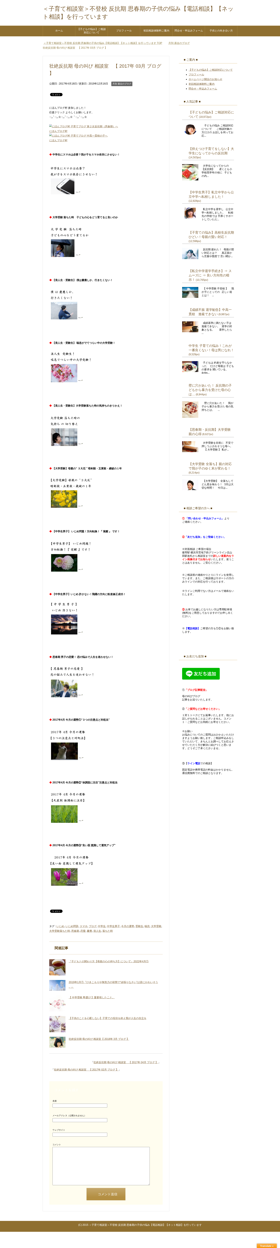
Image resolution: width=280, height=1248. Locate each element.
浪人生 (97, 931)
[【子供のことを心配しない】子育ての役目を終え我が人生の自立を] (57, 1024)
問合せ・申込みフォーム (189, 30)
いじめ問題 (71, 926)
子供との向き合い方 (221, 30)
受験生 (139, 926)
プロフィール (124, 30)
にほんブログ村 (58, 131)
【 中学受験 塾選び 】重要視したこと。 (92, 997)
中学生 (102, 926)
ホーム (59, 30)
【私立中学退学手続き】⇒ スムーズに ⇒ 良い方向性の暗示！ (210, 275)
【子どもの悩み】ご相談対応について (91, 31)
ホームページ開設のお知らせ (205, 79)
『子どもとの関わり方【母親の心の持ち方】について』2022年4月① (109, 961)
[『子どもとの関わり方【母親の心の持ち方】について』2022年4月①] (57, 967)
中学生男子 (113, 926)
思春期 (75, 931)
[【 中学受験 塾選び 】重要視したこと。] (57, 1003)
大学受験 (156, 926)
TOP (104, 43)
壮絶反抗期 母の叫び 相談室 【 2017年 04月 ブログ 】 (125, 1062)
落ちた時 (107, 931)
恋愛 (83, 931)
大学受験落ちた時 (59, 931)
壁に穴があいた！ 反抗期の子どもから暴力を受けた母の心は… (210, 390)
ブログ (93, 926)
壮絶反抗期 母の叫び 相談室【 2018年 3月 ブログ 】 (99, 1039)
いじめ (60, 926)
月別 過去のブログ (121, 83)
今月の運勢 (127, 926)
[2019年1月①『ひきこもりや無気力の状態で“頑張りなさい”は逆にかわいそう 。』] (57, 985)
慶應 (89, 931)
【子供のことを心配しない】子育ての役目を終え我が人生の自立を (107, 1018)
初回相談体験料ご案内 (156, 30)
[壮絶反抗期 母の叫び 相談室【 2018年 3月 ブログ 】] (57, 1042)
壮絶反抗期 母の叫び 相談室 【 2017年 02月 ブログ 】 (86, 1069)
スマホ (84, 926)
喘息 (147, 926)
